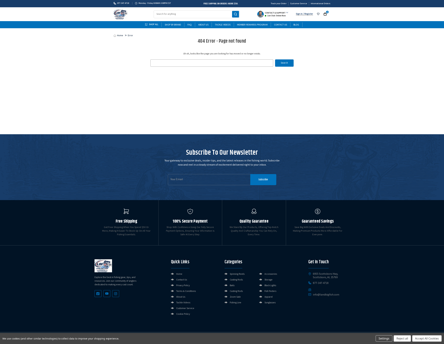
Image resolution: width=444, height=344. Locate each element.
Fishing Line (235, 303)
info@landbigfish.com (326, 295)
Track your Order (279, 3)
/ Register (307, 14)
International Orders (320, 3)
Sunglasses (270, 303)
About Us (203, 25)
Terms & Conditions (186, 291)
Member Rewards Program (252, 25)
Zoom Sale (235, 297)
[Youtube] (106, 293)
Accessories (270, 274)
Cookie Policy (183, 314)
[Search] (235, 14)
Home (179, 274)
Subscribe (263, 179)
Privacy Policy (183, 285)
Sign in (299, 14)
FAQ (189, 25)
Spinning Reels (237, 274)
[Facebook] (98, 293)
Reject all (402, 338)
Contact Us (280, 25)
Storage (268, 280)
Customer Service (298, 3)
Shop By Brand (173, 25)
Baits (232, 285)
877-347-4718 (123, 3)
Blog (296, 25)
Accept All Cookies (427, 338)
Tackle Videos (223, 25)
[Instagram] (115, 293)
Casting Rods (236, 280)
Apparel (268, 297)
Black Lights (270, 285)
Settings (384, 338)
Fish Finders (270, 291)
